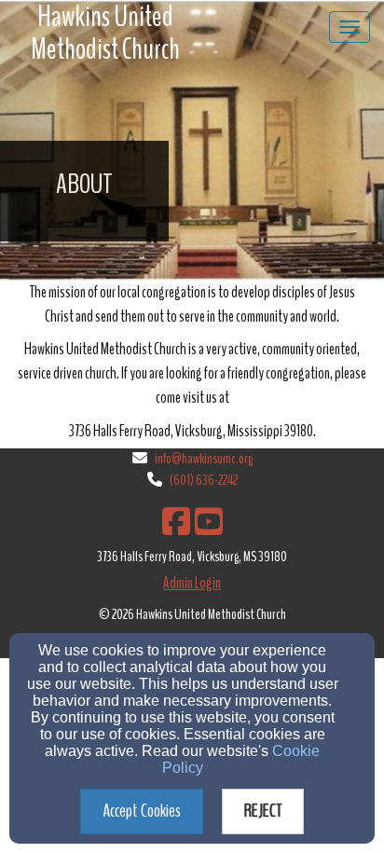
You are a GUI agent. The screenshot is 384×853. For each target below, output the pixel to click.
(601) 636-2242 (204, 480)
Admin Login (192, 583)
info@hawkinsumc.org (204, 458)
